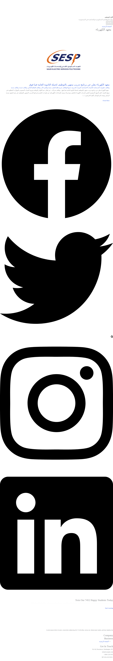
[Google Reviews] (112, 337)
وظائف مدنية (15, 87)
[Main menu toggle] (109, 23)
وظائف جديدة (23, 87)
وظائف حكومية (105, 87)
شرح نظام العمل (57, 87)
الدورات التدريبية (76, 87)
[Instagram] (56, 467)
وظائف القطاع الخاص (34, 87)
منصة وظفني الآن (46, 87)
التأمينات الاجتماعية (87, 87)
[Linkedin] (56, 597)
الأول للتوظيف (109, 17)
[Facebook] (56, 220)
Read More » (105, 100)
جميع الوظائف (67, 87)
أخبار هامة (97, 87)
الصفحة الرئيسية (107, 26)
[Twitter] (56, 334)
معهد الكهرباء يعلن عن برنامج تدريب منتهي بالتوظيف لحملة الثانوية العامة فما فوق (69, 84)
